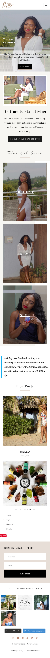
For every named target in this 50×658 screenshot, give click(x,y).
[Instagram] (13, 638)
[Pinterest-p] (37, 638)
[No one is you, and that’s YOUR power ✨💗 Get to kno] (8, 618)
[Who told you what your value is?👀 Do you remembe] (41, 602)
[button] (46, 5)
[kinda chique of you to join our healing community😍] (8, 602)
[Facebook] (23, 638)
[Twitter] (32, 638)
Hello (25, 451)
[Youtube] (18, 638)
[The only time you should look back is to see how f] (25, 602)
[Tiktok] (27, 638)
